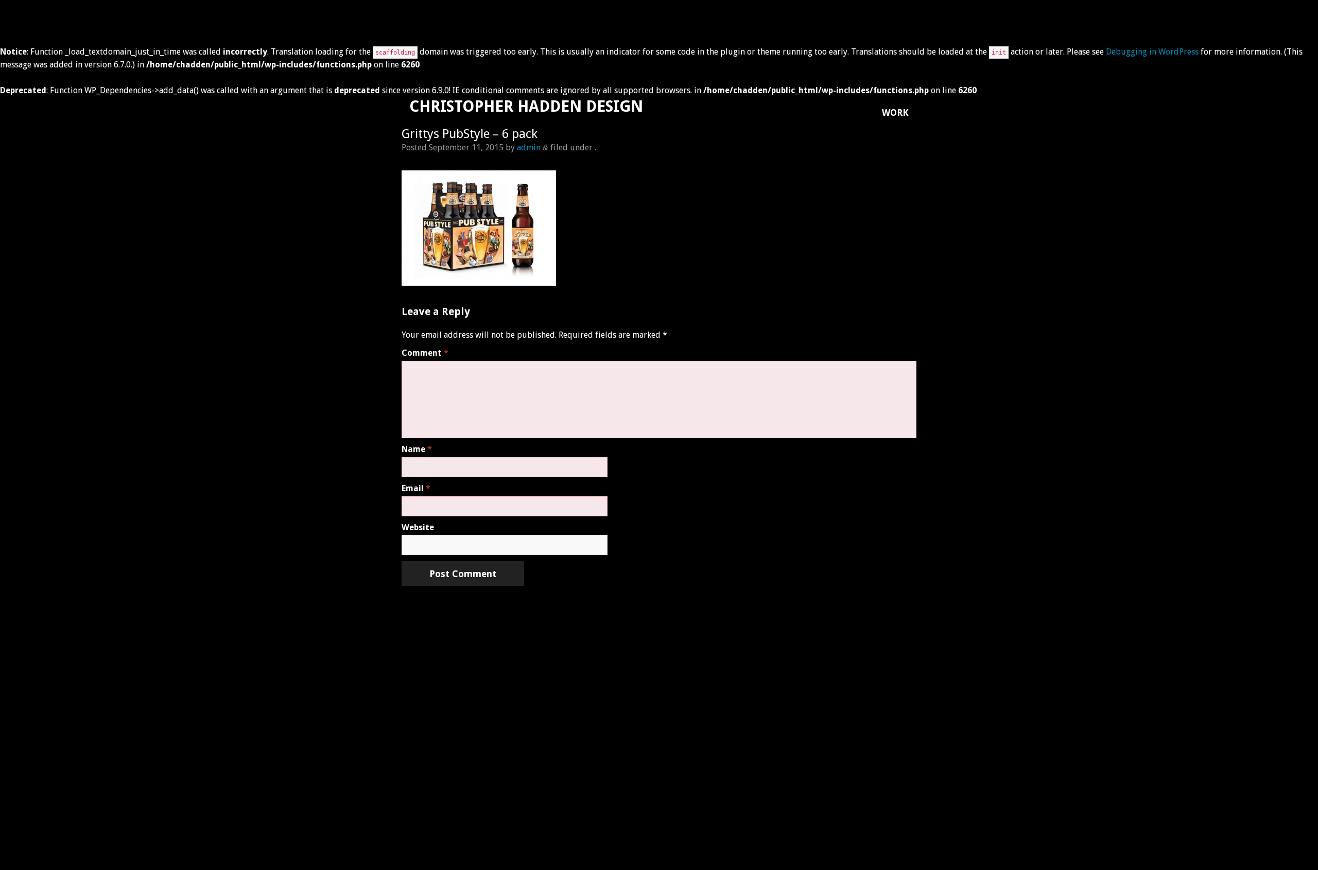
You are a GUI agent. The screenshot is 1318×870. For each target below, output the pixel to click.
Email (416, 488)
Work (895, 113)
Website (418, 527)
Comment (425, 353)
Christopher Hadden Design (526, 106)
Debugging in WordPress (1152, 52)
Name (417, 449)
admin (529, 147)
